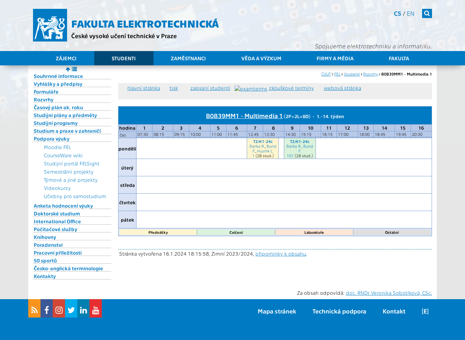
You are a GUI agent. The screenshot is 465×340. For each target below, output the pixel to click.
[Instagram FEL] (59, 308)
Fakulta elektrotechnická (145, 23)
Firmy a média (335, 58)
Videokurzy (57, 188)
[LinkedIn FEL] (83, 308)
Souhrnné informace (58, 76)
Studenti (124, 58)
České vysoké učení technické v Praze (124, 35)
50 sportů (45, 260)
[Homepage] (50, 25)
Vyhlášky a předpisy (58, 84)
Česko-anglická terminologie (68, 268)
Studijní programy (56, 123)
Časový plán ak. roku (58, 107)
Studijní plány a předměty (65, 115)
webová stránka (342, 88)
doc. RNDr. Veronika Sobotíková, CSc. (389, 293)
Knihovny (45, 237)
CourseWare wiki (63, 155)
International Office (57, 221)
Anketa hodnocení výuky (63, 206)
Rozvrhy (43, 99)
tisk (174, 88)
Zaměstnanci (188, 58)
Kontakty (45, 276)
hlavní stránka (143, 88)
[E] (425, 310)
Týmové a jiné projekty (71, 180)
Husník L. (265, 150)
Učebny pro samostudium (75, 196)
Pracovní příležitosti (58, 252)
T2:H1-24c (263, 141)
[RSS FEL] (34, 308)
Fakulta (399, 58)
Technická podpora (339, 310)
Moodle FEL (57, 147)
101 (290, 155)
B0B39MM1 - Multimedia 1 (244, 115)
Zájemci (66, 58)
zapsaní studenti (210, 88)
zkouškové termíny (291, 88)
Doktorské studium (57, 213)
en (411, 13)
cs (397, 13)
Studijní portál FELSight (71, 163)
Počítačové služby (55, 229)
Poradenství (48, 245)
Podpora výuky (51, 138)
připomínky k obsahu (280, 253)
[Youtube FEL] (96, 308)
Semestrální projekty (69, 171)
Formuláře (46, 91)
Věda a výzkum (261, 58)
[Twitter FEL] (71, 308)
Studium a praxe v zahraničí (67, 131)
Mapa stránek (277, 310)
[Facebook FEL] (47, 308)
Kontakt (394, 310)
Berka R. (257, 146)
